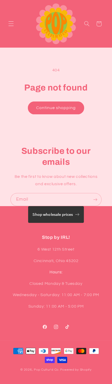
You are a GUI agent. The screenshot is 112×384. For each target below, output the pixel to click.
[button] (11, 24)
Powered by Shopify (76, 369)
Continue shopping (56, 108)
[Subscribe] (95, 199)
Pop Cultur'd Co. (46, 369)
